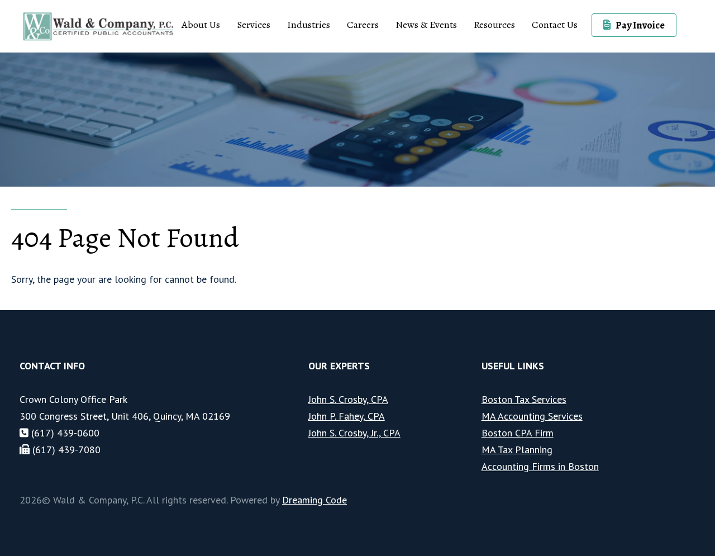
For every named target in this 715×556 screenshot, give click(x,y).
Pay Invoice (640, 25)
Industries (308, 24)
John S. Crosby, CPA (348, 399)
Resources (494, 24)
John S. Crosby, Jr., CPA (354, 432)
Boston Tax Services (524, 399)
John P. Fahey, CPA (346, 416)
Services (253, 24)
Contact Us (555, 24)
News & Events (426, 24)
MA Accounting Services (532, 416)
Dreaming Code (314, 499)
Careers (363, 24)
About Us (201, 24)
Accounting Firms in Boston (540, 466)
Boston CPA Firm (518, 432)
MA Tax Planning (517, 449)
